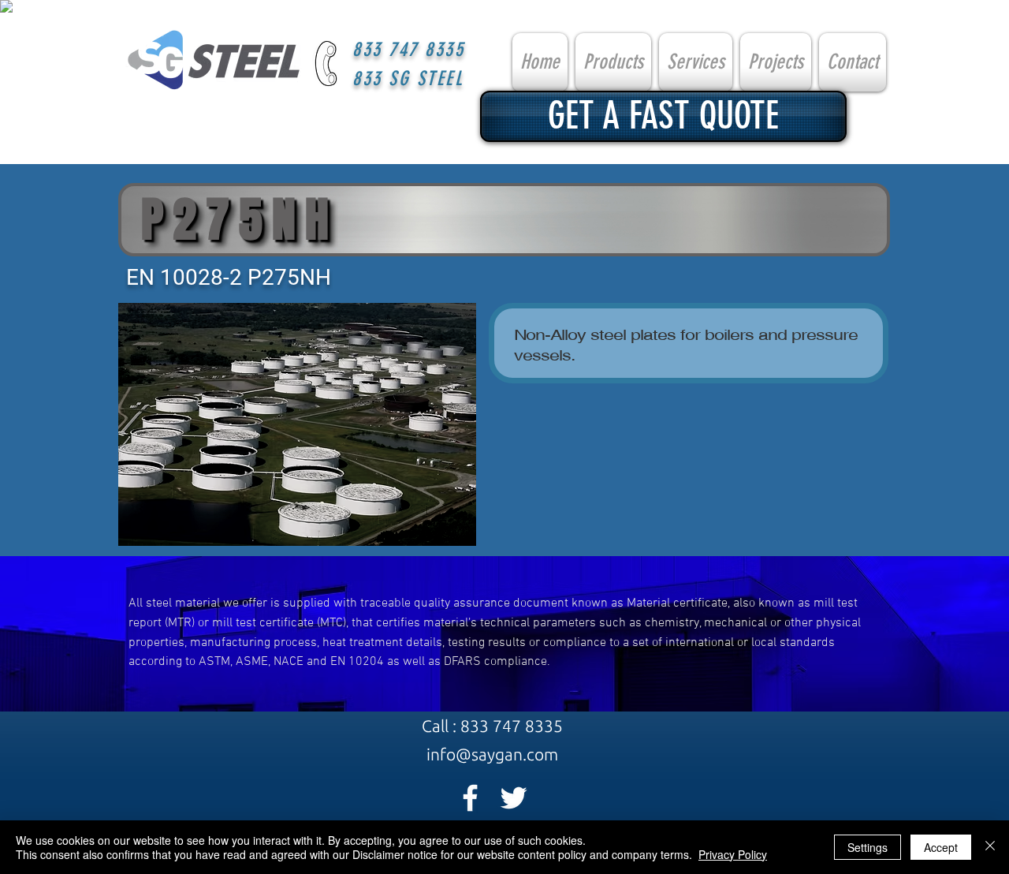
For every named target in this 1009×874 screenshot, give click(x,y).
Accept (941, 847)
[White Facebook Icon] (470, 798)
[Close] (990, 847)
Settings (867, 847)
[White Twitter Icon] (513, 798)
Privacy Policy (732, 854)
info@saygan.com (492, 754)
